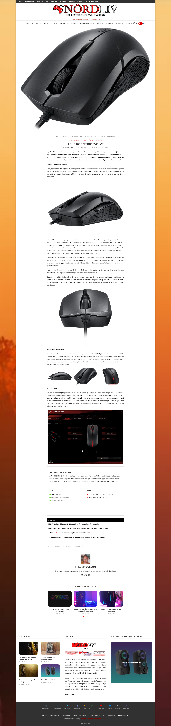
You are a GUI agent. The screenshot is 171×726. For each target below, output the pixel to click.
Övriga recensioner (86, 23)
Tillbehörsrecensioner (77, 136)
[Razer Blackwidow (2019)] (60, 599)
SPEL (45, 23)
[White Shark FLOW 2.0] (50, 670)
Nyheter (119, 23)
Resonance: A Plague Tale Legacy (28, 681)
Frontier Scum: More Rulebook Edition (48, 658)
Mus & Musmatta (92, 136)
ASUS (91, 533)
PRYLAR (53, 23)
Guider (99, 23)
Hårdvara (63, 23)
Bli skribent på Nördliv (67, 1)
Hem (28, 23)
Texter (65, 136)
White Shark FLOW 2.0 (48, 680)
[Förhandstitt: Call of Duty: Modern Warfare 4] (28, 648)
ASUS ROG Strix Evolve (54, 546)
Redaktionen (29, 1)
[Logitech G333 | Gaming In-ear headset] (85, 599)
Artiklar (109, 23)
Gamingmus (68, 546)
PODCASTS (35, 23)
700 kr (58, 533)
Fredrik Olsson (69, 147)
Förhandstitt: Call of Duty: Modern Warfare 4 (28, 658)
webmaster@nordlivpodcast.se (94, 719)
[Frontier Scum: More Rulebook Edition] (50, 648)
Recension (78, 546)
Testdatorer (40, 1)
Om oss (21, 1)
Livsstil (73, 23)
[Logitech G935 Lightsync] (111, 599)
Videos (128, 23)
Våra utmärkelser (52, 1)
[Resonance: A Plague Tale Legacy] (28, 670)
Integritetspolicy (92, 1)
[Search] (134, 23)
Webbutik (80, 1)
